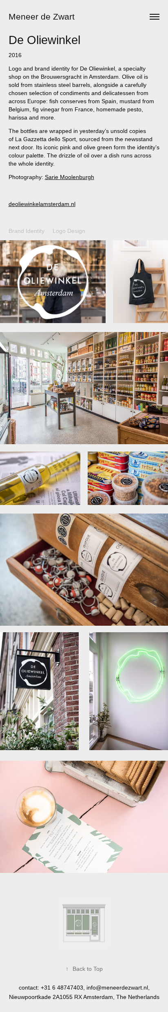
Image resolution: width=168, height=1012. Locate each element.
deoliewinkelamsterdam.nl (42, 204)
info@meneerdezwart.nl (117, 987)
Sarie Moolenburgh (69, 177)
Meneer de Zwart (42, 16)
